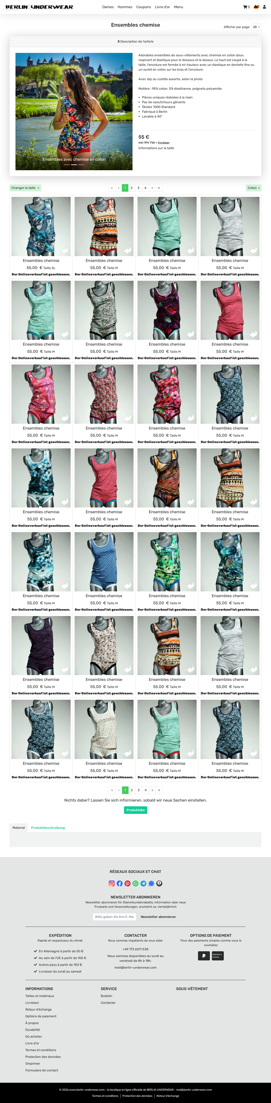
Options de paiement (40, 1016)
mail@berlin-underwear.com (135, 967)
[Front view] (41, 226)
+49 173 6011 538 (135, 949)
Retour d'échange (38, 1009)
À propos (32, 1023)
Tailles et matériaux (39, 996)
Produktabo (136, 810)
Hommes (125, 7)
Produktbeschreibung (48, 828)
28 (255, 27)
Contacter (108, 1003)
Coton (252, 188)
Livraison (32, 1003)
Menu (178, 7)
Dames (108, 7)
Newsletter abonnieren (158, 917)
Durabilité (32, 1030)
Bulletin (106, 996)
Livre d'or (162, 7)
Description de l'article (137, 41)
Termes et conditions (40, 1050)
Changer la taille (23, 188)
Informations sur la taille (156, 148)
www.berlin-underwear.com (87, 1089)
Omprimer (32, 1063)
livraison (163, 142)
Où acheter (33, 1036)
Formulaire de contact (41, 1070)
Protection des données (43, 1057)
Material (18, 828)
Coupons (143, 7)
